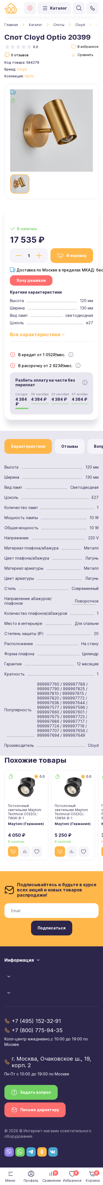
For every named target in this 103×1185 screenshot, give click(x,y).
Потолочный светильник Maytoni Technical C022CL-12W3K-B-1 (71, 812)
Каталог (35, 25)
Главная (11, 25)
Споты (58, 25)
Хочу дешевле (31, 280)
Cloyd (80, 25)
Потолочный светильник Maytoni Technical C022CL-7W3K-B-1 (24, 812)
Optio (29, 76)
